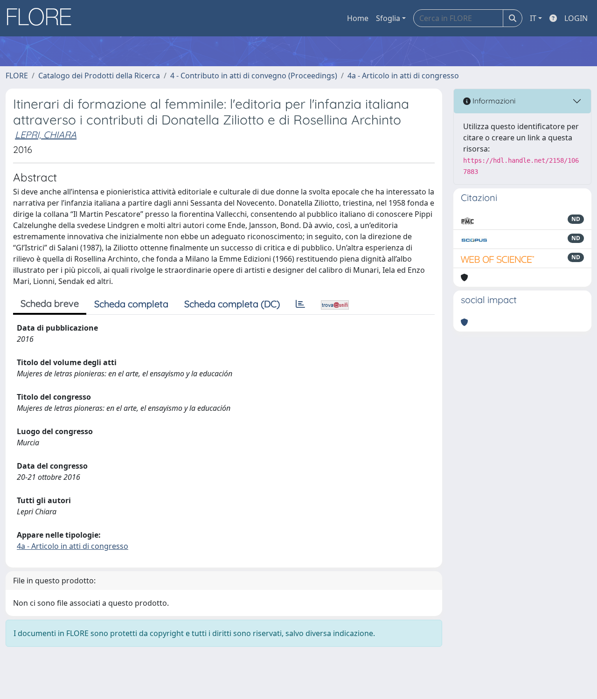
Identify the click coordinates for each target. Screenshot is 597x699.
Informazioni (493, 100)
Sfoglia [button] (388, 18)
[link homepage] (42, 18)
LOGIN (576, 18)
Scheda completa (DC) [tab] (232, 304)
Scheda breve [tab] (50, 303)
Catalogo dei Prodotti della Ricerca (99, 75)
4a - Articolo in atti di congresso (403, 75)
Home (357, 18)
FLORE (17, 75)
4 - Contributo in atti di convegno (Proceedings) (253, 75)
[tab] (300, 304)
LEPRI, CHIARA (45, 134)
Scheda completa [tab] (131, 304)
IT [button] (533, 18)
